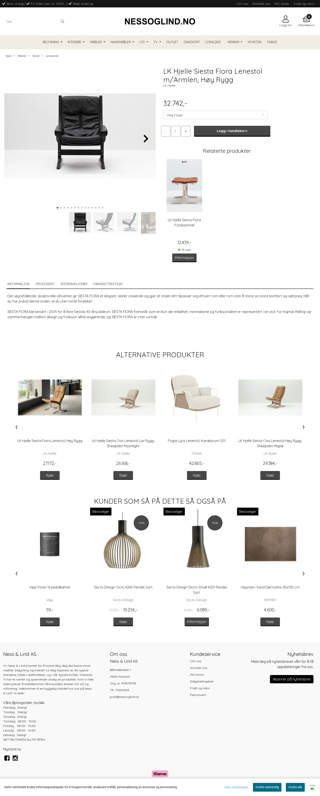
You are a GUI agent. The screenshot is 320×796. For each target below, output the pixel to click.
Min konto (282, 3)
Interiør (75, 42)
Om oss (242, 3)
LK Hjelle (169, 85)
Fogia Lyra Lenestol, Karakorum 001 (197, 441)
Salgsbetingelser (202, 681)
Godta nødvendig (267, 787)
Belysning (51, 42)
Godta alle (295, 787)
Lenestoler (52, 56)
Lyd (142, 42)
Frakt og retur (304, 3)
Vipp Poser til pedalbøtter (49, 587)
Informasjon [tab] (18, 284)
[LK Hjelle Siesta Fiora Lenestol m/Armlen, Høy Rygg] (80, 136)
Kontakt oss (261, 3)
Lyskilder (213, 42)
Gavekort (192, 42)
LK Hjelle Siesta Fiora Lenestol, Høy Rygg (49, 441)
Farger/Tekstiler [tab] (107, 284)
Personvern (198, 695)
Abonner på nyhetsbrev (292, 679)
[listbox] (215, 115)
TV (155, 42)
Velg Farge (174, 115)
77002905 (122, 690)
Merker (233, 42)
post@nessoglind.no (124, 697)
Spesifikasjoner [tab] (74, 284)
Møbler (96, 42)
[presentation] (16, 427)
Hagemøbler (121, 42)
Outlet (172, 42)
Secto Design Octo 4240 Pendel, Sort (123, 587)
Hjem (8, 56)
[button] (57, 208)
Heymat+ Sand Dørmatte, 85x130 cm (270, 587)
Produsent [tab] (45, 284)
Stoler (36, 56)
